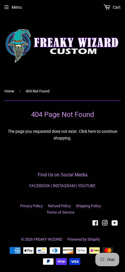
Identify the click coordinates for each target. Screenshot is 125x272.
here (92, 131)
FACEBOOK (39, 185)
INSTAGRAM (64, 185)
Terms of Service (60, 212)
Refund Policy (59, 206)
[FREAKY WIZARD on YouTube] (115, 223)
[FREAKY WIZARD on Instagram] (105, 223)
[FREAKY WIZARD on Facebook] (95, 223)
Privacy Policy (31, 206)
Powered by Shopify (83, 239)
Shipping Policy (88, 206)
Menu (17, 7)
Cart (116, 7)
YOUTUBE (87, 185)
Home (9, 91)
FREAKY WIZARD (48, 239)
